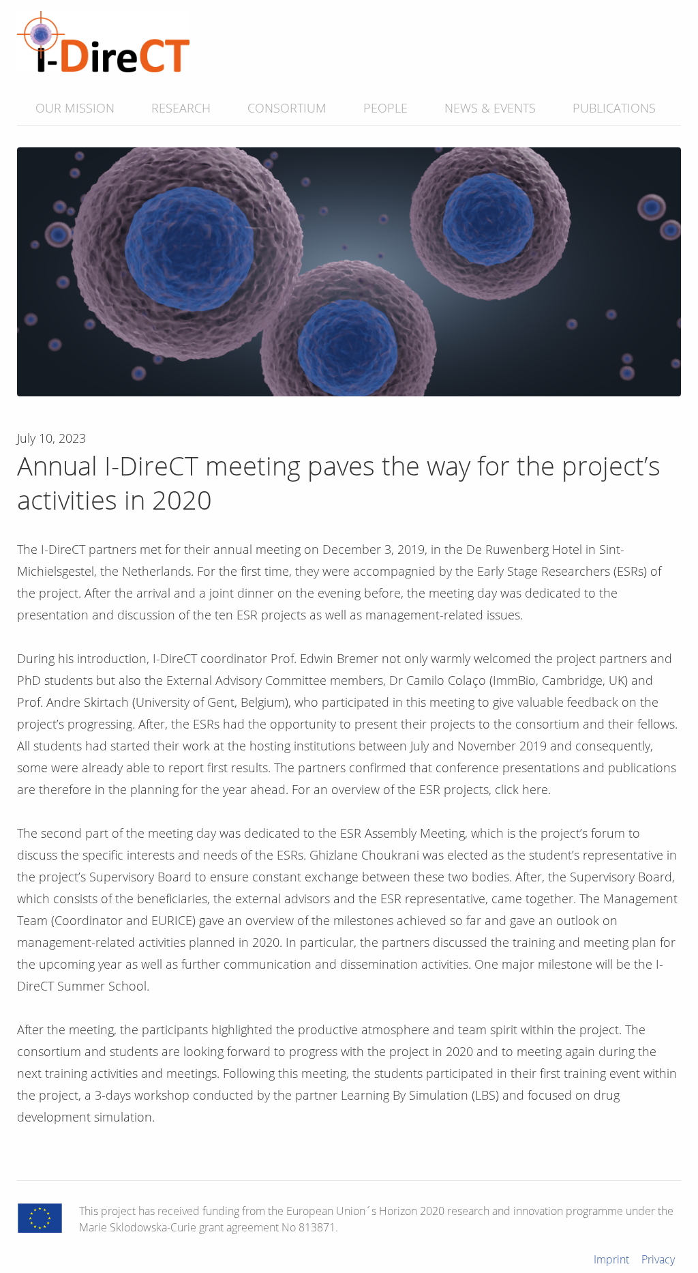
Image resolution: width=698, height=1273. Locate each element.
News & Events (490, 108)
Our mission (75, 108)
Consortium (287, 108)
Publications (614, 108)
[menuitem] (75, 108)
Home (103, 41)
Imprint (611, 1259)
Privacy (658, 1259)
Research (181, 108)
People (385, 108)
